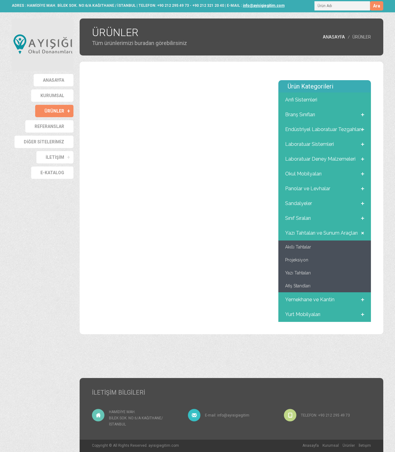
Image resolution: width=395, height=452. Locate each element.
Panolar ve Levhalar (307, 188)
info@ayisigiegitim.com (264, 5)
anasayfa (334, 37)
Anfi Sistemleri (301, 100)
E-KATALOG (52, 172)
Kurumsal (330, 445)
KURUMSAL (52, 95)
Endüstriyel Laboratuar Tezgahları (323, 129)
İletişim (365, 445)
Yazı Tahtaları (298, 272)
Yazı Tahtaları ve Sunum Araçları (321, 233)
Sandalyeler (298, 203)
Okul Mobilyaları (303, 174)
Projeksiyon (296, 259)
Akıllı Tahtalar (298, 246)
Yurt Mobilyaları (302, 314)
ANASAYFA (53, 80)
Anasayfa (310, 445)
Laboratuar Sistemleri (309, 144)
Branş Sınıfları (300, 114)
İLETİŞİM (55, 157)
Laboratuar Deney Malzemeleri (320, 159)
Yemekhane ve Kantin (310, 299)
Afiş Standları (297, 285)
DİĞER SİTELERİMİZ (44, 141)
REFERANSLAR (49, 126)
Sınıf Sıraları (298, 218)
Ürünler (54, 111)
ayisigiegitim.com (163, 445)
